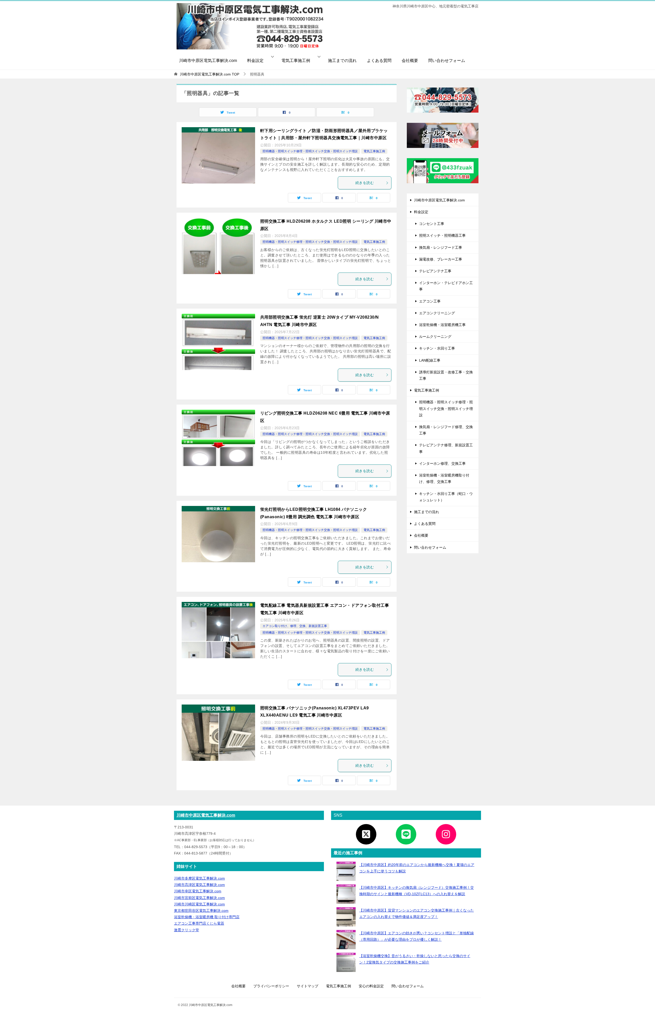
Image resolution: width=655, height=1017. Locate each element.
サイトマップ (307, 986)
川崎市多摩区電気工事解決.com (199, 878)
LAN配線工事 (429, 360)
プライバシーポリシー (271, 986)
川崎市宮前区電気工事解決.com (199, 898)
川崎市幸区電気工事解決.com (197, 891)
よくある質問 (379, 60)
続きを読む (364, 183)
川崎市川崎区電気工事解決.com (199, 904)
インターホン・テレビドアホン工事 (446, 286)
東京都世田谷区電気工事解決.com (201, 910)
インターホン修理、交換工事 (442, 463)
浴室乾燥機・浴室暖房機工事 (442, 325)
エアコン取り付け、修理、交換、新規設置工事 (295, 626)
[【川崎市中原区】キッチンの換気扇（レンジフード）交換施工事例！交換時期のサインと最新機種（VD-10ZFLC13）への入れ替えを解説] (346, 894)
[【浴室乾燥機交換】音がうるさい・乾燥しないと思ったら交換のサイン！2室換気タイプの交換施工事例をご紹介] (346, 962)
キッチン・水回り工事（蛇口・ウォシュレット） (446, 497)
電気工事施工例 (295, 60)
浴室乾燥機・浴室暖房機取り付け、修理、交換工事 (444, 478)
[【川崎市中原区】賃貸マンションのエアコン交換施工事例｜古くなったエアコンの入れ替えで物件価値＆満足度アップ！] (346, 916)
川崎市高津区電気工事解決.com (199, 885)
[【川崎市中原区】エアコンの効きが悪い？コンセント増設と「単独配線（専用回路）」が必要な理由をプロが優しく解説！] (346, 939)
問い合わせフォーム (446, 60)
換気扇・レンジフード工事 (440, 247)
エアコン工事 (430, 301)
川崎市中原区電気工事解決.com (208, 60)
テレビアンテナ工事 (435, 271)
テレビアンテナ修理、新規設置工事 (446, 448)
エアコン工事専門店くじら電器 (199, 923)
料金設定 (255, 60)
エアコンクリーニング (437, 313)
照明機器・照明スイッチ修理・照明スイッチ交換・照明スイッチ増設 (310, 151)
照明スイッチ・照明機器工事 (442, 235)
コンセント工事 (431, 224)
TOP (209, 74)
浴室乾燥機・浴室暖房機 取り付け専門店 (206, 917)
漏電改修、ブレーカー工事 (440, 259)
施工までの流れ (342, 60)
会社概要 (410, 60)
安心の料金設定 (371, 986)
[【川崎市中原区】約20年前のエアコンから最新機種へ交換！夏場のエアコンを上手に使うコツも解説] (346, 871)
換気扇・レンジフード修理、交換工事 (446, 430)
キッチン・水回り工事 (437, 348)
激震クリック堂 (186, 930)
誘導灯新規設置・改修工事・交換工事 (446, 375)
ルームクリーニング (435, 336)
